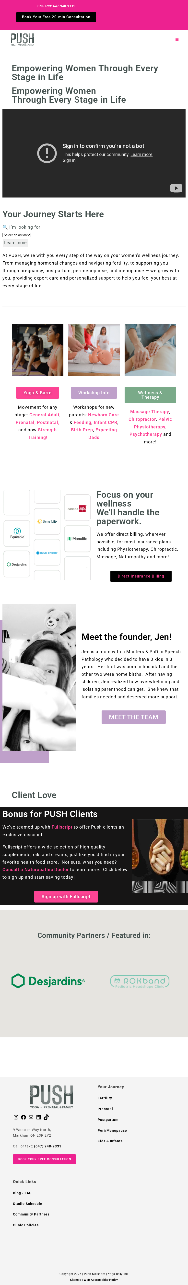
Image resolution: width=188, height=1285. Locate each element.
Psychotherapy (145, 434)
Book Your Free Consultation (44, 1159)
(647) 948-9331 (47, 1146)
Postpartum (108, 1120)
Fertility (105, 1098)
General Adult (44, 414)
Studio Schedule (27, 1204)
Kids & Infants (110, 1141)
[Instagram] (16, 1119)
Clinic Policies (26, 1225)
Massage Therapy (149, 411)
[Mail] (31, 1119)
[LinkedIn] (39, 1119)
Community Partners (31, 1214)
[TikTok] (46, 1119)
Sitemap (75, 1280)
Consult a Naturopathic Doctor (35, 869)
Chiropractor (142, 419)
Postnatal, (48, 422)
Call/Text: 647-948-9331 (56, 6)
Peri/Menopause (112, 1130)
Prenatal (105, 1109)
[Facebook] (23, 1119)
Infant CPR (105, 422)
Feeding (82, 422)
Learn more (15, 242)
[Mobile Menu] (177, 40)
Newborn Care (103, 414)
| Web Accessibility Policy (100, 1280)
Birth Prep (82, 429)
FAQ (28, 1193)
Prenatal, (26, 422)
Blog (17, 1193)
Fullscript (62, 827)
